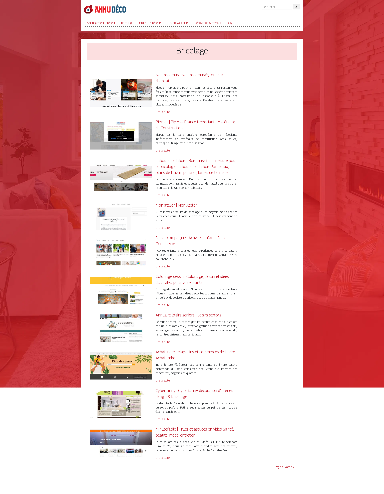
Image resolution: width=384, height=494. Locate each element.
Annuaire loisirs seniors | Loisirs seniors (188, 315)
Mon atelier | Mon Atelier (176, 205)
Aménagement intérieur (101, 22)
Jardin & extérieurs (149, 22)
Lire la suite (163, 111)
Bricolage (126, 22)
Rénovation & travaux (207, 22)
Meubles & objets (177, 22)
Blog (229, 22)
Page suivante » (284, 467)
